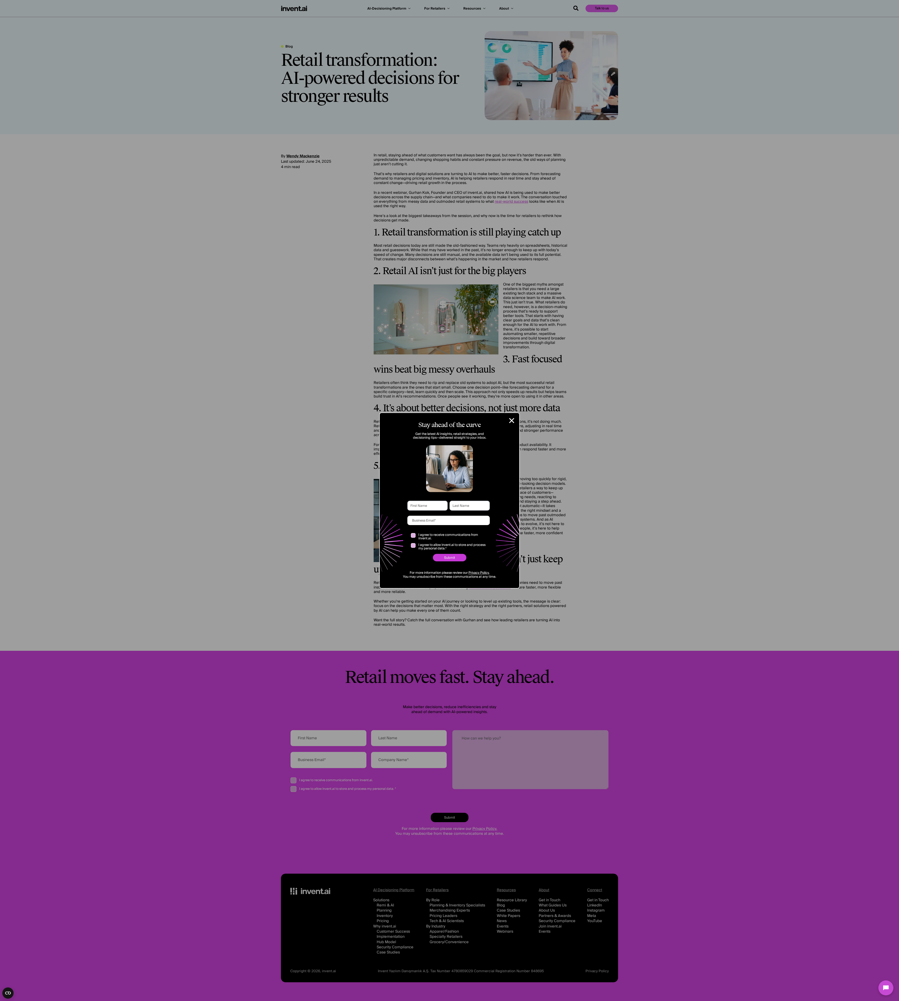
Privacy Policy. (479, 572)
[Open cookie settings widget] (8, 993)
